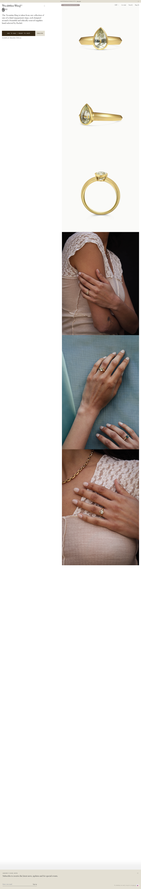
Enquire (40, 33)
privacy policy (135, 885)
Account (123, 5)
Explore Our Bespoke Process (70, 5)
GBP (116, 5)
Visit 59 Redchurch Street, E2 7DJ (70, 1)
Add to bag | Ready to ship (18, 33)
